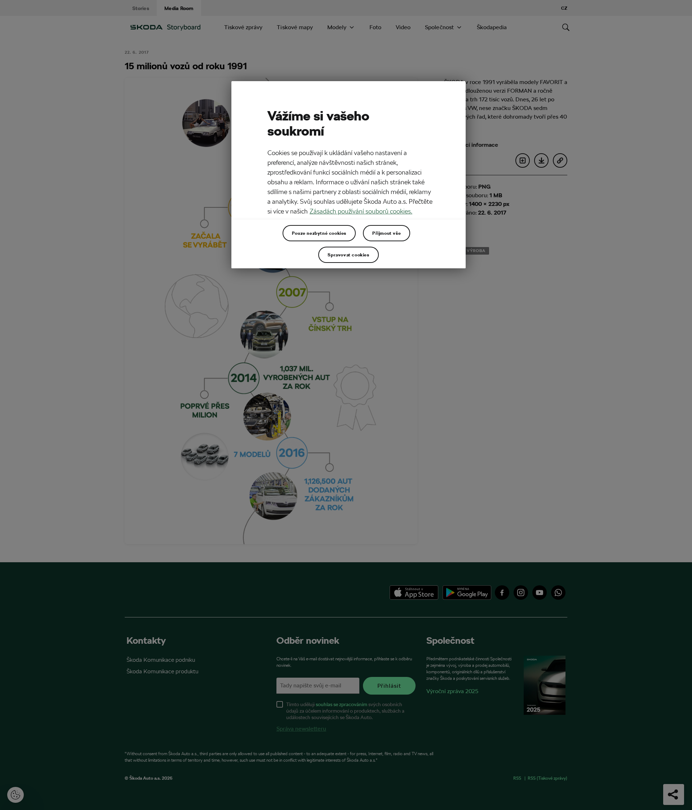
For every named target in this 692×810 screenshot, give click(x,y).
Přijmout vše (386, 233)
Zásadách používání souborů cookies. (361, 211)
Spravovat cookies (348, 254)
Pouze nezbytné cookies (319, 233)
